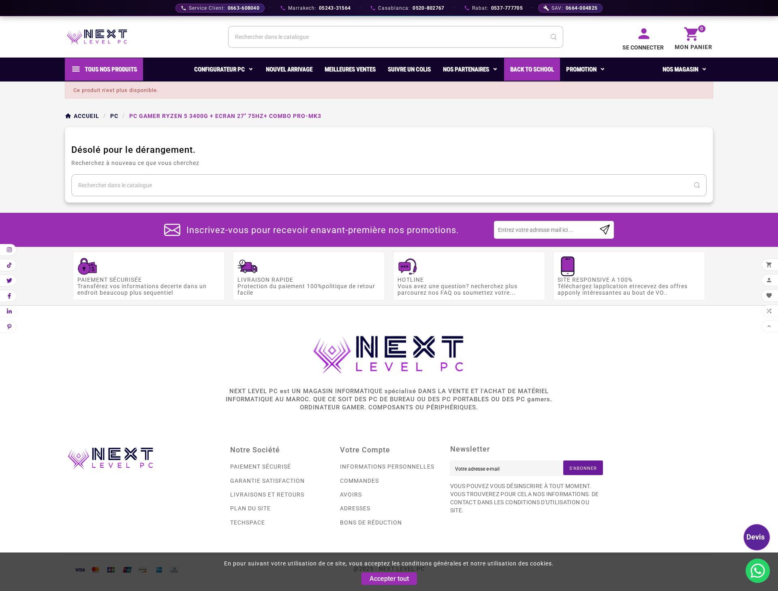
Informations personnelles (387, 466)
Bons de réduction (371, 522)
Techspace (247, 522)
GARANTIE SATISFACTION (267, 481)
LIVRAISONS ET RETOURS (267, 494)
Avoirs (351, 494)
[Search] (553, 36)
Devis (755, 537)
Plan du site (250, 508)
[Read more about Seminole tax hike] (605, 230)
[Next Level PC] (97, 37)
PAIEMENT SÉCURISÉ (260, 466)
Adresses (355, 508)
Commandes (359, 481)
